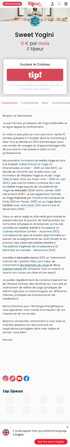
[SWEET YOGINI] (19, 378)
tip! (35, 75)
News (45, 103)
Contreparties (29, 103)
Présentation (10, 103)
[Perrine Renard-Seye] (5, 378)
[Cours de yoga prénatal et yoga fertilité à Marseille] (12, 378)
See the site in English (51, 441)
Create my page (12, 3)
